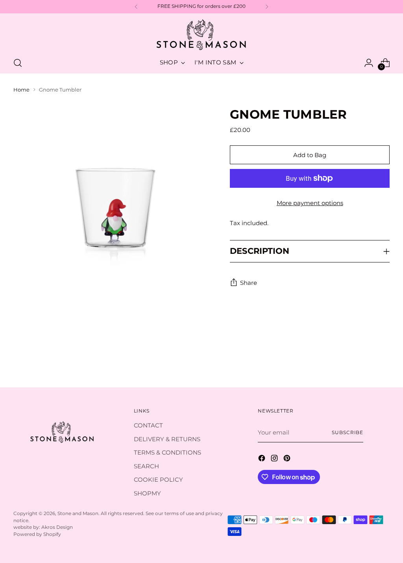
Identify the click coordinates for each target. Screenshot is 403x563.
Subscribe (347, 432)
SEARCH (146, 466)
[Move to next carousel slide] (383, 360)
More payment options (310, 203)
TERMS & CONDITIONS (167, 452)
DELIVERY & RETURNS (167, 439)
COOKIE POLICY (158, 479)
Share (248, 282)
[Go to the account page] (369, 63)
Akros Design (57, 527)
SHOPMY (147, 493)
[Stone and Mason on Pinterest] (287, 459)
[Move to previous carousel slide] (365, 360)
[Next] (266, 6)
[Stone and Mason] (201, 35)
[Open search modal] (18, 63)
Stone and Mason (77, 513)
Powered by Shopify (37, 534)
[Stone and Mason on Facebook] (262, 459)
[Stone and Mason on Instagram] (275, 459)
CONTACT (148, 425)
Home (21, 89)
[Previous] (136, 6)
